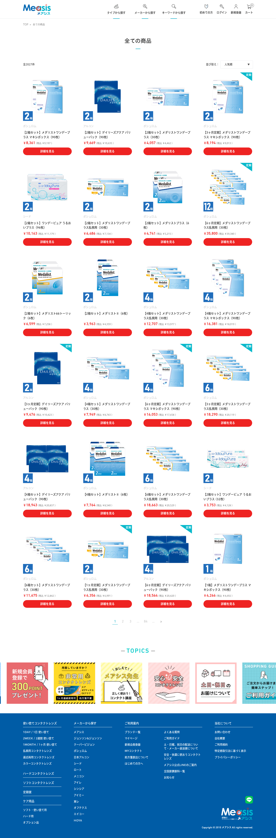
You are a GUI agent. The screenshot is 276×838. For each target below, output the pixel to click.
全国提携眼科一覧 (174, 771)
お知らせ (169, 777)
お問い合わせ (222, 732)
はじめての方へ (134, 763)
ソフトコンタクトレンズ (38, 783)
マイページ (131, 738)
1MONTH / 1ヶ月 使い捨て (40, 744)
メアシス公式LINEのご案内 (180, 765)
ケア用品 (28, 801)
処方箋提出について (136, 757)
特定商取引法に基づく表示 (230, 750)
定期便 (27, 792)
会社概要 (220, 738)
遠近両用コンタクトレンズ (38, 757)
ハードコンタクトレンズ (38, 773)
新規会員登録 (132, 744)
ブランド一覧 (132, 732)
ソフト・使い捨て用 (35, 810)
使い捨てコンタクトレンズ (40, 723)
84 (145, 621)
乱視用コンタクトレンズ (37, 750)
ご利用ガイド (172, 738)
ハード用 (28, 816)
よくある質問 (172, 732)
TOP (25, 24)
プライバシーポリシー (228, 757)
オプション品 (31, 822)
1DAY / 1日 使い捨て (36, 732)
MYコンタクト (133, 750)
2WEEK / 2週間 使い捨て (38, 738)
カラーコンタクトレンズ (37, 763)
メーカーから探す (85, 723)
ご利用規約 (221, 744)
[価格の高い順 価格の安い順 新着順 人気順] (236, 65)
